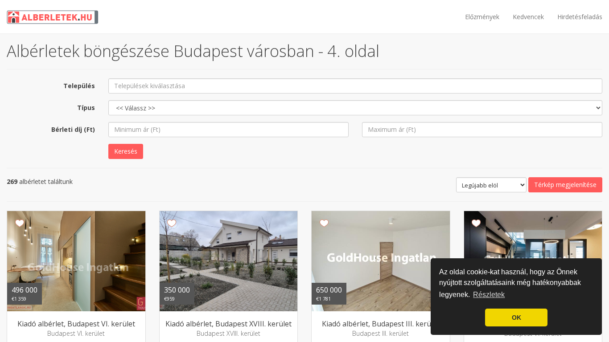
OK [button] (516, 317)
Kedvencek (528, 16)
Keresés (125, 151)
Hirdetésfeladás (579, 16)
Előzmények (482, 16)
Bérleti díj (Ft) (73, 129)
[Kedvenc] (19, 223)
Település (79, 85)
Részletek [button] (489, 294)
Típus (86, 107)
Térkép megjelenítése (565, 184)
